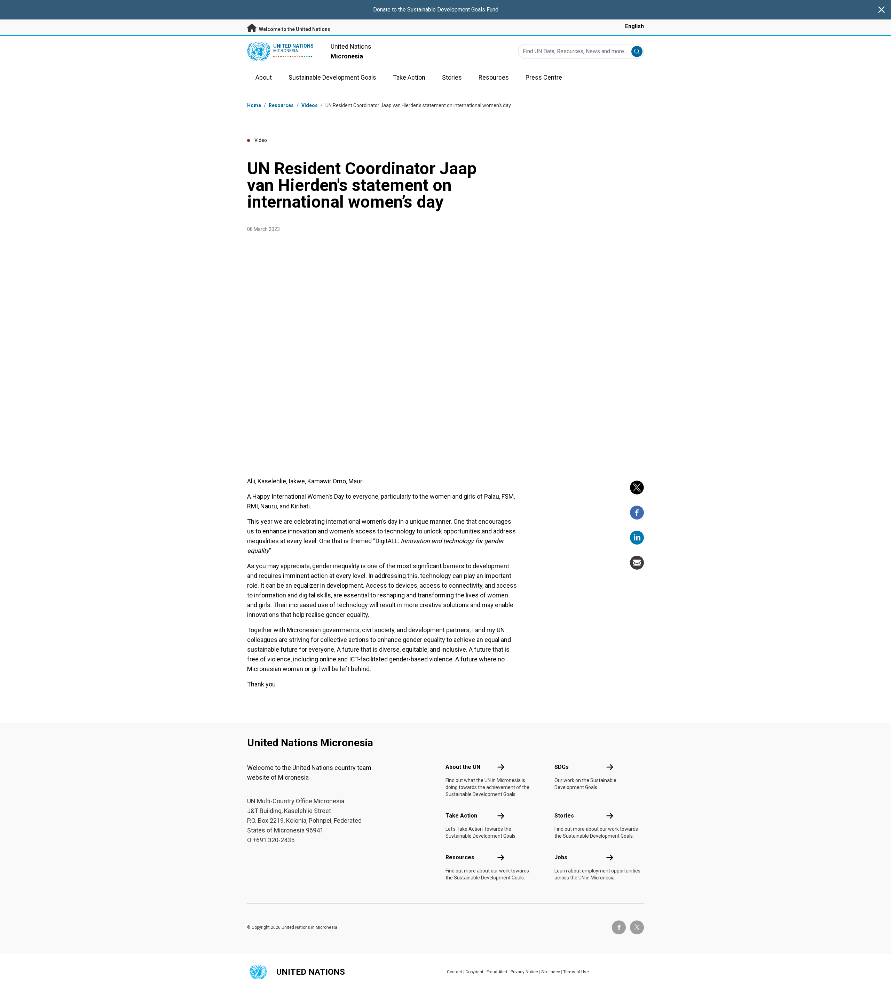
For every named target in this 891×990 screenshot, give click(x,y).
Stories (564, 815)
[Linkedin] (637, 538)
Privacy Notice (524, 971)
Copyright (474, 971)
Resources (460, 857)
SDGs (561, 767)
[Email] (637, 563)
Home (254, 105)
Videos (309, 105)
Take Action (461, 815)
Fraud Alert (497, 971)
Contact (454, 971)
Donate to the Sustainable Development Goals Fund (435, 9)
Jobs (560, 857)
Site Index (550, 971)
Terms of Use (576, 971)
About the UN (463, 767)
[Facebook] (637, 513)
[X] (637, 487)
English (634, 26)
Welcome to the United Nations (294, 29)
